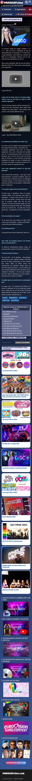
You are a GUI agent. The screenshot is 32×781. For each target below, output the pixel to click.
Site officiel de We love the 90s (13, 333)
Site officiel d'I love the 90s (12, 323)
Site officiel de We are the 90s (13, 331)
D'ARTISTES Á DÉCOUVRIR (17, 763)
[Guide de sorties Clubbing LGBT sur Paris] (16, 609)
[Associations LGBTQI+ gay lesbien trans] (16, 709)
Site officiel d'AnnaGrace (11, 316)
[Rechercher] (26, 2)
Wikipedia (7, 314)
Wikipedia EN (8, 321)
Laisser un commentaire (23, 342)
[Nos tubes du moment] (16, 628)
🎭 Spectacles (20, 9)
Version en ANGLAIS (8, 25)
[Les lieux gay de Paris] (16, 689)
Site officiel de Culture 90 (11, 328)
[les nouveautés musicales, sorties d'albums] (16, 670)
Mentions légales (18, 778)
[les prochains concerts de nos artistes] (16, 649)
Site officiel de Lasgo (10, 311)
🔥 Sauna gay (7, 14)
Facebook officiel (9, 319)
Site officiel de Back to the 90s (13, 326)
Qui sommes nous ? (8, 778)
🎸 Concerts (6, 9)
